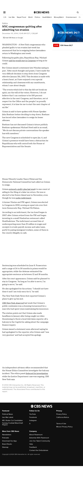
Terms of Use (61, 423)
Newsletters (6, 435)
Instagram (33, 420)
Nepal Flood (21, 17)
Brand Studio (7, 444)
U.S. (4, 17)
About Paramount (35, 435)
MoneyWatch (59, 17)
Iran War (12, 17)
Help (31, 444)
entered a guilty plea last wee (22, 189)
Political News (7, 414)
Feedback (33, 447)
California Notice (62, 417)
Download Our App (9, 441)
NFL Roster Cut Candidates (12, 420)
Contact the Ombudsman (38, 450)
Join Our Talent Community (39, 441)
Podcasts (5, 438)
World (30, 17)
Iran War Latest (7, 417)
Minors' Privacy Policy (64, 427)
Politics (37, 17)
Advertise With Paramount (39, 438)
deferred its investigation (37, 373)
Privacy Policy (61, 414)
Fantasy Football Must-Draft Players (12, 424)
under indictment (23, 198)
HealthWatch (47, 17)
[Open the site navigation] (16, 12)
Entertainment (71, 17)
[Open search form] (78, 12)
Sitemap (5, 447)
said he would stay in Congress (22, 60)
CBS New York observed (13, 303)
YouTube (32, 414)
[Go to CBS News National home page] (41, 12)
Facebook (33, 417)
